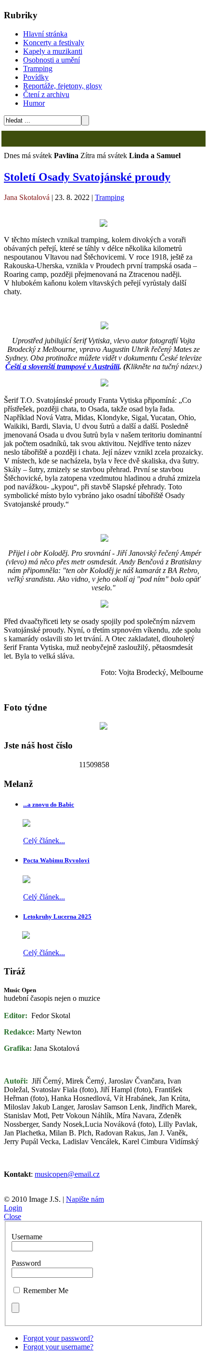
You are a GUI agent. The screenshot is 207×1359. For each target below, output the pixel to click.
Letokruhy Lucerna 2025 (57, 916)
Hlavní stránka (45, 34)
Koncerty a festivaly (53, 42)
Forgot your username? (58, 1347)
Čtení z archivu (46, 94)
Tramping (37, 68)
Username (27, 1237)
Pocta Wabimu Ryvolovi (56, 860)
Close (12, 1216)
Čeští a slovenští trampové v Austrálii (62, 366)
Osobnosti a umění (51, 60)
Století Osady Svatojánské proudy (87, 177)
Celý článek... (44, 840)
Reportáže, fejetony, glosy (62, 86)
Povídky (36, 77)
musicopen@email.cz (67, 1174)
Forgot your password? (58, 1338)
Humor (34, 103)
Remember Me (45, 1290)
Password (26, 1263)
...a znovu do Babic (48, 804)
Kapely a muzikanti (52, 51)
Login (13, 1208)
